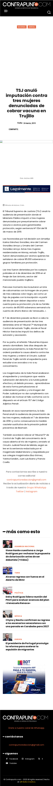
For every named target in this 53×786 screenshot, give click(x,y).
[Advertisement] (26, 58)
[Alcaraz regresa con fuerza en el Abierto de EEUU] (7, 570)
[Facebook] (22, 129)
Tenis (17, 573)
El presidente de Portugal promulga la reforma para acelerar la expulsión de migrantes (27, 646)
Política (19, 593)
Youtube (13, 763)
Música (18, 616)
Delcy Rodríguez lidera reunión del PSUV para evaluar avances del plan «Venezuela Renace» (27, 600)
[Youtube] (7, 763)
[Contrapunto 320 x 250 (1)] (24, 696)
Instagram (31, 491)
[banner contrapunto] (26, 194)
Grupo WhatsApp (37, 487)
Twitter (20, 491)
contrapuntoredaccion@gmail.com (26, 479)
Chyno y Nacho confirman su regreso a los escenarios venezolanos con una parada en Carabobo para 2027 (28, 623)
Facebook (13, 759)
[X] (28, 129)
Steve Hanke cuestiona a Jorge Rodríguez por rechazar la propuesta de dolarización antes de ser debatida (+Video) (28, 555)
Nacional (22, 27)
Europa (18, 639)
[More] (42, 502)
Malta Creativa (28, 782)
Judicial (32, 27)
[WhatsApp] (41, 129)
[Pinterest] (35, 129)
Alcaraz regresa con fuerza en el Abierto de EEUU (25, 578)
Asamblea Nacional (24, 546)
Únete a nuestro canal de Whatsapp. (26, 728)
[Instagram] (22, 759)
